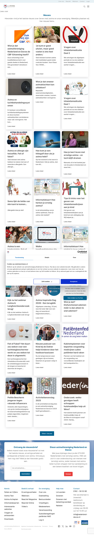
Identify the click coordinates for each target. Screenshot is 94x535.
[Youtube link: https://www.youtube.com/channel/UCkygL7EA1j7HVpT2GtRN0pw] (70, 526)
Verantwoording (45, 510)
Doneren (59, 496)
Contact (82, 1)
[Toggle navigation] (88, 6)
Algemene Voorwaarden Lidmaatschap (31, 526)
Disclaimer (45, 526)
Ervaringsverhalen (29, 492)
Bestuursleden (45, 499)
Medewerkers (44, 506)
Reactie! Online (28, 503)
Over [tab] (74, 257)
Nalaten (59, 506)
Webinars (75, 1)
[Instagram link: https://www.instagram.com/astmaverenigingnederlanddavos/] (74, 526)
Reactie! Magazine (29, 499)
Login (88, 1)
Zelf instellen (46, 281)
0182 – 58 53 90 (80, 491)
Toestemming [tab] (19, 257)
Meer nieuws (47, 433)
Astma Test (9, 496)
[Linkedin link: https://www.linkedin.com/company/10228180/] (67, 526)
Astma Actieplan (11, 499)
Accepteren (73, 281)
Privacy (51, 526)
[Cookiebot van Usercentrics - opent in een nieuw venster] (79, 252)
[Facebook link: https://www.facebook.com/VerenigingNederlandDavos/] (59, 526)
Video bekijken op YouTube (75, 298)
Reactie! (68, 1)
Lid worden (60, 492)
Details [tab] (47, 257)
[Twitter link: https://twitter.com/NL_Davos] (63, 526)
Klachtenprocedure (26, 529)
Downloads (8, 519)
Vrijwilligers (43, 503)
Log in (41, 520)
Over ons (61, 1)
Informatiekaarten (11, 503)
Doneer (68, 474)
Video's (25, 506)
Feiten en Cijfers (11, 492)
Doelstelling (44, 496)
